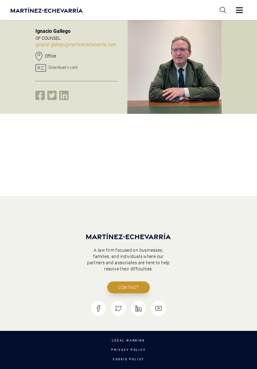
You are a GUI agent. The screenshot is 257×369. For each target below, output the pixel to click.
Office (50, 55)
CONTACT (128, 287)
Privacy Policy (128, 349)
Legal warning (128, 340)
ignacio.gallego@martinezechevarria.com (75, 45)
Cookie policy (128, 359)
